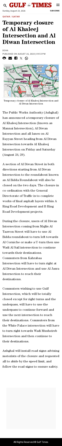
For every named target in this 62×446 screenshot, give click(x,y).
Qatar (6, 17)
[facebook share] (15, 58)
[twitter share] (21, 58)
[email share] (10, 58)
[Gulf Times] (30, 8)
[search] (5, 6)
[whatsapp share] (27, 58)
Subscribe (55, 11)
